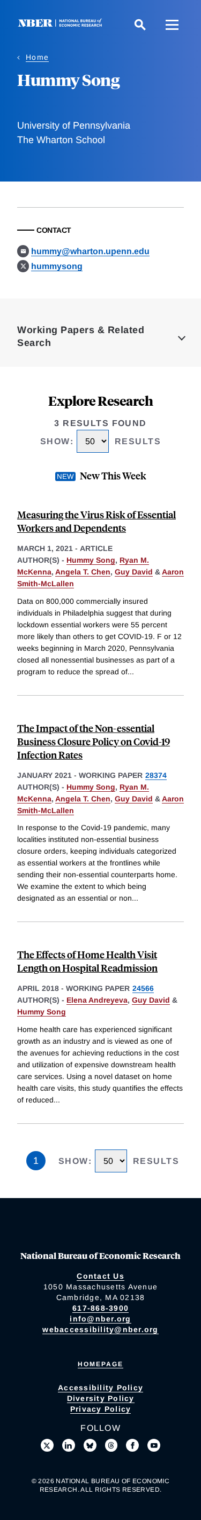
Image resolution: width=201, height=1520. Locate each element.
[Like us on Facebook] (132, 1445)
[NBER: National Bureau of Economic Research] (62, 24)
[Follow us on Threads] (111, 1445)
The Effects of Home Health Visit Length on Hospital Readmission (87, 961)
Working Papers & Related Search (80, 336)
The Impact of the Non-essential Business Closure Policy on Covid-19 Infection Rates (93, 741)
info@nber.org (100, 1318)
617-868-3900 (100, 1308)
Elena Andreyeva (97, 1000)
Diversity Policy (101, 1398)
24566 (143, 988)
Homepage (100, 1364)
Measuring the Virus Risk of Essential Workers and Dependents (96, 521)
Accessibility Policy (100, 1387)
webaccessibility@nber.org (100, 1329)
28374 (156, 775)
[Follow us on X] (47, 1445)
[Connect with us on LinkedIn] (68, 1445)
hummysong (57, 266)
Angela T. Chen (82, 572)
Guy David (134, 572)
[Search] (140, 24)
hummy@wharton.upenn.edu (90, 251)
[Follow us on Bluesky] (90, 1445)
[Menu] (172, 24)
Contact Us (100, 1276)
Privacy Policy (100, 1409)
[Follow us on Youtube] (153, 1445)
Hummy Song (90, 560)
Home (37, 57)
